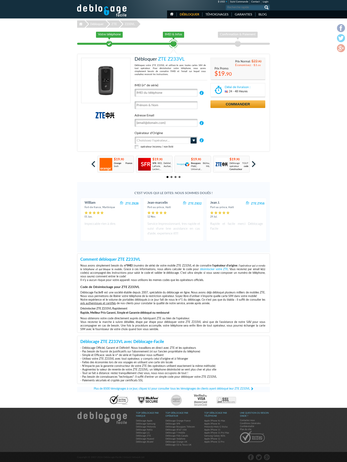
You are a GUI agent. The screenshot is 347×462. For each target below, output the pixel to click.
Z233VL (130, 24)
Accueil (172, 14)
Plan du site (245, 429)
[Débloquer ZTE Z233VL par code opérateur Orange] (106, 164)
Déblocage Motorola (146, 427)
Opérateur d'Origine (149, 133)
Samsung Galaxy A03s (214, 436)
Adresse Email (144, 115)
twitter (259, 457)
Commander (238, 104)
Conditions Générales (250, 423)
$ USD (221, 1)
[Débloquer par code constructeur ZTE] (221, 164)
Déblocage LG (143, 433)
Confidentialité (247, 426)
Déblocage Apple (144, 421)
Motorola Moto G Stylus (216, 427)
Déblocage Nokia (144, 430)
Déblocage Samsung (145, 424)
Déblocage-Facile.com (102, 418)
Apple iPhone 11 (212, 430)
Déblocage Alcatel (144, 442)
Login (265, 1)
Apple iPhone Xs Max (214, 421)
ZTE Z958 (257, 203)
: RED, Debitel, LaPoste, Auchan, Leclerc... (161, 166)
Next (254, 164)
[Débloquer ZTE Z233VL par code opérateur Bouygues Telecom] (183, 164)
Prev (93, 164)
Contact (255, 1)
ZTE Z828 (132, 203)
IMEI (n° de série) (146, 85)
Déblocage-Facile (102, 10)
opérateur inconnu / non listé (157, 147)
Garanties (243, 14)
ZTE (114, 24)
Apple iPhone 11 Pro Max (216, 433)
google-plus (267, 457)
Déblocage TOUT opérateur (239, 166)
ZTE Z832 (194, 203)
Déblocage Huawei (145, 439)
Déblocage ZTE (143, 436)
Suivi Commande (239, 1)
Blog (262, 14)
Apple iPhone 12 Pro (214, 442)
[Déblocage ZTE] (91, 115)
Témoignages (217, 14)
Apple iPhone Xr (212, 424)
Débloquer (189, 14)
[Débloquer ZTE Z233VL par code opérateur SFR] (144, 164)
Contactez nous (247, 420)
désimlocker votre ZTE (214, 269)
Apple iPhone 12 (212, 439)
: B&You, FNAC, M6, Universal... (200, 166)
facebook (251, 457)
